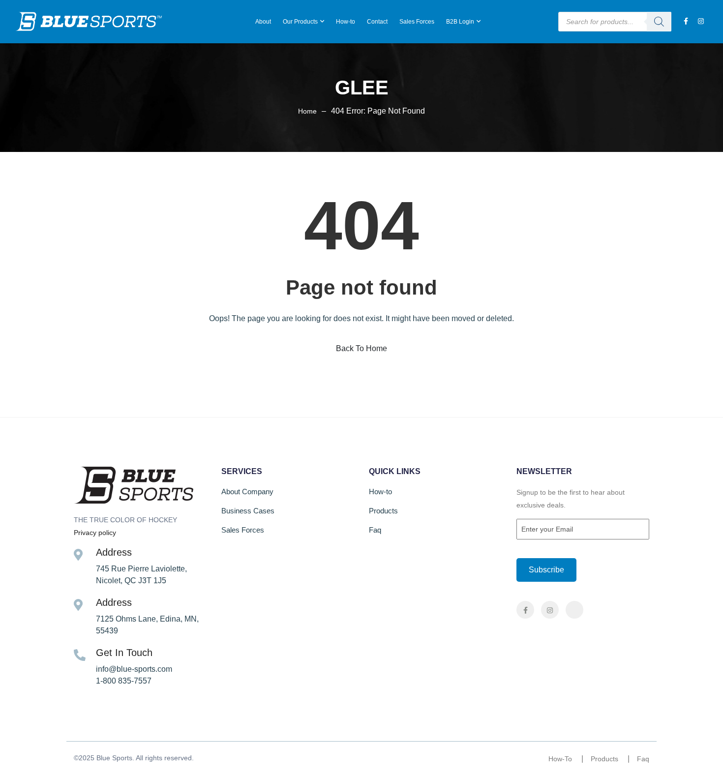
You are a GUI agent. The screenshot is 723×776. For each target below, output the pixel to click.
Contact (377, 21)
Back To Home (361, 348)
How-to (345, 21)
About (263, 21)
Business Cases (247, 511)
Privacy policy (95, 533)
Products (383, 511)
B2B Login (460, 21)
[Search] (659, 21)
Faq (375, 530)
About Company (247, 491)
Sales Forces (416, 21)
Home (307, 111)
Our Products (300, 21)
